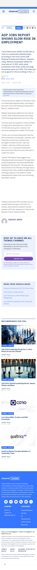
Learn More (6, 95)
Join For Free (18, 259)
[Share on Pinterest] (32, 28)
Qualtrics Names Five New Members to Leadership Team (15, 452)
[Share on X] (30, 28)
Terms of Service (4, 550)
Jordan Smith (5, 354)
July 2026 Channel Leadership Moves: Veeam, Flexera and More (18, 384)
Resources (24, 525)
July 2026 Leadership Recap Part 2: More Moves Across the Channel (16, 350)
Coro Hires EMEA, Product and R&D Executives (14, 418)
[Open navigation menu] (3, 11)
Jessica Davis (9, 79)
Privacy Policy (14, 266)
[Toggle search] (34, 11)
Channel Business (10, 28)
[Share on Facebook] (27, 28)
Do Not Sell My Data (25, 558)
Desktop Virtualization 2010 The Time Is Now (18, 288)
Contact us (7, 512)
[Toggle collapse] (5, 564)
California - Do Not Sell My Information (26, 550)
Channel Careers (18, 28)
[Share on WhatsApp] (35, 28)
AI (22, 516)
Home (2, 28)
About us (7, 510)
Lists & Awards (26, 522)
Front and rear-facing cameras (13, 292)
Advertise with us (9, 515)
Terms (7, 266)
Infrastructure (25, 519)
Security (23, 513)
